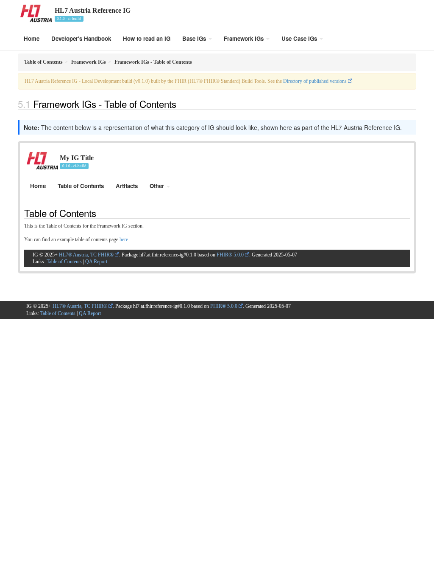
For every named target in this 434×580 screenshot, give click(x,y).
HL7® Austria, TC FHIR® (86, 255)
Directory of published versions (315, 81)
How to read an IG (146, 38)
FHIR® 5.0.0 (230, 255)
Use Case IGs (300, 38)
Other (158, 186)
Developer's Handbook (81, 38)
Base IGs (195, 38)
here (124, 239)
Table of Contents (81, 186)
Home (31, 38)
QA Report (96, 262)
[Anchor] (181, 103)
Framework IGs (244, 38)
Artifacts (127, 186)
